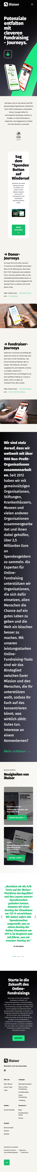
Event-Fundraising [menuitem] (23, 1096)
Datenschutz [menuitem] (24, 1152)
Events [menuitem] (21, 1118)
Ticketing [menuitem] (22, 1100)
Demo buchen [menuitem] (9, 1127)
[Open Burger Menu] (32, 4)
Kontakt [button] (18, 1038)
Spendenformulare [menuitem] (25, 1084)
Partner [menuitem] (6, 1131)
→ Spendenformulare (24, 293)
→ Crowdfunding (12, 296)
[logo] (11, 1061)
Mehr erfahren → (17, 751)
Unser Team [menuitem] (8, 1087)
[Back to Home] (11, 4)
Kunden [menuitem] (6, 1105)
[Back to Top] (7, 1162)
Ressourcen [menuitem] (22, 1105)
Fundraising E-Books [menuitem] (24, 1114)
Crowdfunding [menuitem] (23, 1092)
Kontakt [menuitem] (6, 1123)
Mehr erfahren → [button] (18, 229)
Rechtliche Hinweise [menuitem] (10, 1150)
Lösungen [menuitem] (22, 1080)
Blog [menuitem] (20, 1110)
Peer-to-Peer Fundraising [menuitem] (23, 1088)
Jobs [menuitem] (5, 1090)
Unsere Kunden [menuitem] (9, 1110)
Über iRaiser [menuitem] (8, 1084)
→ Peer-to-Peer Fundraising (16, 392)
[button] (14, 956)
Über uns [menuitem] (7, 1080)
